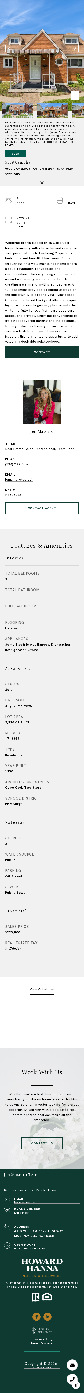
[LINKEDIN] (47, 1317)
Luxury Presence (42, 1343)
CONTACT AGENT (42, 508)
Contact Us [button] (42, 1143)
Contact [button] (42, 352)
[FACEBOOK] (36, 1317)
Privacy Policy (42, 1367)
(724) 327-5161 (17, 464)
